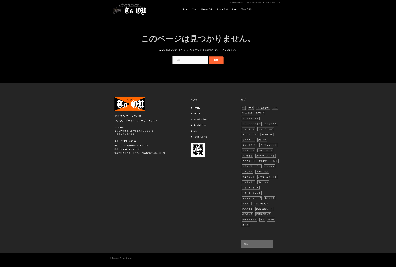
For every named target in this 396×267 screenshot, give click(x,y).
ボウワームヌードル (267, 177)
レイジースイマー (250, 187)
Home (185, 9)
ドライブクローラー (251, 166)
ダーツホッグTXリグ (265, 156)
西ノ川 (245, 225)
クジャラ (262, 139)
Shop (194, 9)
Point (234, 9)
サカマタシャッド (268, 145)
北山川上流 (269, 198)
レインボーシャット (251, 193)
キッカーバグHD (250, 134)
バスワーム (247, 171)
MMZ (250, 108)
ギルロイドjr (267, 134)
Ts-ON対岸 (247, 113)
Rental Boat (222, 9)
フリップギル (262, 171)
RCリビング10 (262, 108)
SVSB (275, 108)
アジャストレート (250, 118)
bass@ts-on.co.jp (130, 149)
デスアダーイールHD (268, 161)
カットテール (248, 129)
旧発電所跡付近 (263, 214)
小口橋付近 (247, 214)
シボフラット (248, 150)
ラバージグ (263, 182)
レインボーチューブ (251, 198)
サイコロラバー (249, 145)
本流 (262, 219)
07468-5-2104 (128, 141)
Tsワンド (260, 113)
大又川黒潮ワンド (264, 209)
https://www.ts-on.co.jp (134, 145)
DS (243, 108)
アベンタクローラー (251, 124)
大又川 (245, 203)
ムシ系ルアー (248, 182)
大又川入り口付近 (260, 203)
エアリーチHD (270, 124)
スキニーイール (265, 150)
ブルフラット (248, 177)
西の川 (271, 219)
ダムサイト (247, 156)
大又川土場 (247, 209)
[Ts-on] (130, 9)
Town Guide (246, 9)
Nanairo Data (207, 9)
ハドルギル (269, 166)
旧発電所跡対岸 (249, 219)
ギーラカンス (248, 139)
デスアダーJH (248, 161)
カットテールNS (265, 129)
